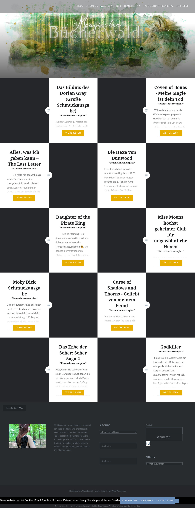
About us (92, 6)
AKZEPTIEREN (129, 501)
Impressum (182, 6)
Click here (113, 506)
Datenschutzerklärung (158, 6)
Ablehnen (147, 501)
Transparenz (132, 6)
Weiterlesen (165, 501)
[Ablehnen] (177, 501)
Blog (80, 6)
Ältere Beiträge (14, 408)
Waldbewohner (111, 6)
